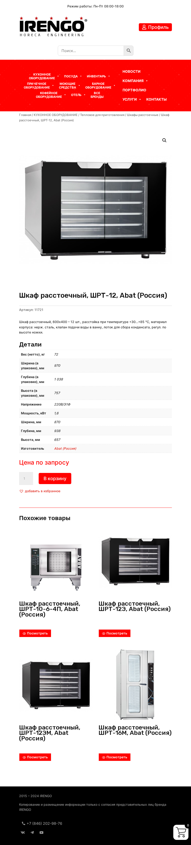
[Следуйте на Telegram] (32, 832)
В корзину (55, 478)
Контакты (156, 99)
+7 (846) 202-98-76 (44, 823)
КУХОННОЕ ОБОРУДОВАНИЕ (56, 115)
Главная (25, 115)
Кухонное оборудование (42, 76)
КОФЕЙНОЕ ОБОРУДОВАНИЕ (49, 95)
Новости (131, 71)
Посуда (71, 76)
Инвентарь (96, 76)
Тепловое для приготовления (102, 115)
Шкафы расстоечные (142, 115)
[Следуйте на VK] (23, 832)
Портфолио (134, 90)
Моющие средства (67, 85)
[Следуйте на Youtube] (41, 832)
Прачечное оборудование (37, 85)
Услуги (130, 99)
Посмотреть (37, 633)
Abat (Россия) (65, 448)
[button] (39, 491)
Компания (133, 81)
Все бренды (97, 95)
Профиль (158, 27)
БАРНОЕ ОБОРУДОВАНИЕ (98, 85)
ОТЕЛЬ (76, 95)
